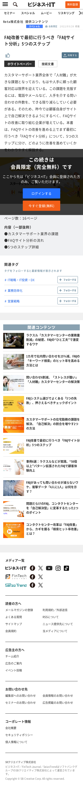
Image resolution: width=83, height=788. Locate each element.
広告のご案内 (13, 663)
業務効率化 (15, 290)
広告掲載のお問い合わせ (58, 702)
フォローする (69, 279)
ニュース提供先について (58, 624)
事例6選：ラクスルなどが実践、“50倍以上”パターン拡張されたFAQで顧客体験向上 (51, 465)
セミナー (9, 13)
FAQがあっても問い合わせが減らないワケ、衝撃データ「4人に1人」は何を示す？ (52, 486)
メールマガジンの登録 (19, 610)
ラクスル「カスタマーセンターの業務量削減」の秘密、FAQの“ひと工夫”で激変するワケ (53, 339)
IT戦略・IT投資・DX (21, 280)
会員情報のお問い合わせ (58, 695)
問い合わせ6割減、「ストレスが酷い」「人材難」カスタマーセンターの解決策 (53, 379)
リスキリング (66, 13)
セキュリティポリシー (19, 735)
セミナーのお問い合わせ (20, 702)
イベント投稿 (13, 670)
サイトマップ (13, 624)
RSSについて (51, 617)
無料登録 (72, 4)
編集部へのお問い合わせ (20, 695)
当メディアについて (55, 631)
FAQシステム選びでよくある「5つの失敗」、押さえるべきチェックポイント (51, 400)
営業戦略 (14, 301)
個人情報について (16, 742)
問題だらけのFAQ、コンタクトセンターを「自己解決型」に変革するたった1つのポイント (52, 507)
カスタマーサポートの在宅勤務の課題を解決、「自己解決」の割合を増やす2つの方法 (53, 423)
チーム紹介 (12, 656)
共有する (72, 55)
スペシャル (28, 13)
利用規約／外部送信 (55, 610)
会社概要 (10, 728)
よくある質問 (13, 617)
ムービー (46, 13)
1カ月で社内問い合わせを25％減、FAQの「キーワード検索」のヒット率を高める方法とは (53, 360)
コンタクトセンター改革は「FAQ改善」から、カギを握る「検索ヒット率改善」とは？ (53, 528)
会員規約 (10, 631)
